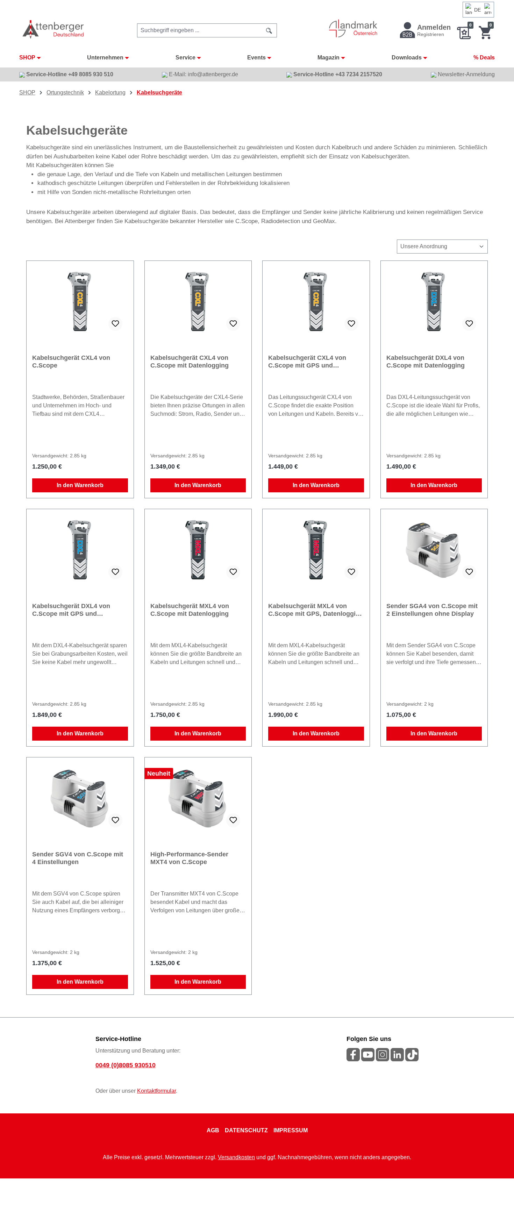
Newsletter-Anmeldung (465, 74)
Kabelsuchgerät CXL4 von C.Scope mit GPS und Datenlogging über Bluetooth (311, 361)
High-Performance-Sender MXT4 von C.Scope (189, 858)
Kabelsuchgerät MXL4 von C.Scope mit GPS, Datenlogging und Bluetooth (315, 610)
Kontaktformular (156, 1091)
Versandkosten (236, 1157)
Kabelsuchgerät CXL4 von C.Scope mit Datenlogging (189, 361)
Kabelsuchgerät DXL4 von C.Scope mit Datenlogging (425, 361)
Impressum (290, 1130)
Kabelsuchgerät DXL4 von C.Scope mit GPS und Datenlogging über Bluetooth (75, 610)
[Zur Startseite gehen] (53, 29)
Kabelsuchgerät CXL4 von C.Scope (71, 361)
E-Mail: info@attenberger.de (202, 74)
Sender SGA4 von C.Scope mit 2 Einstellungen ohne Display (432, 610)
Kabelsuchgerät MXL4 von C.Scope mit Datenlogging (189, 610)
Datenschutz (246, 1130)
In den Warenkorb (80, 485)
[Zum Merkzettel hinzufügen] (115, 324)
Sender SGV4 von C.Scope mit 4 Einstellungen (77, 858)
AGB (213, 1130)
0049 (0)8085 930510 (125, 1065)
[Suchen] (269, 30)
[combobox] (199, 30)
